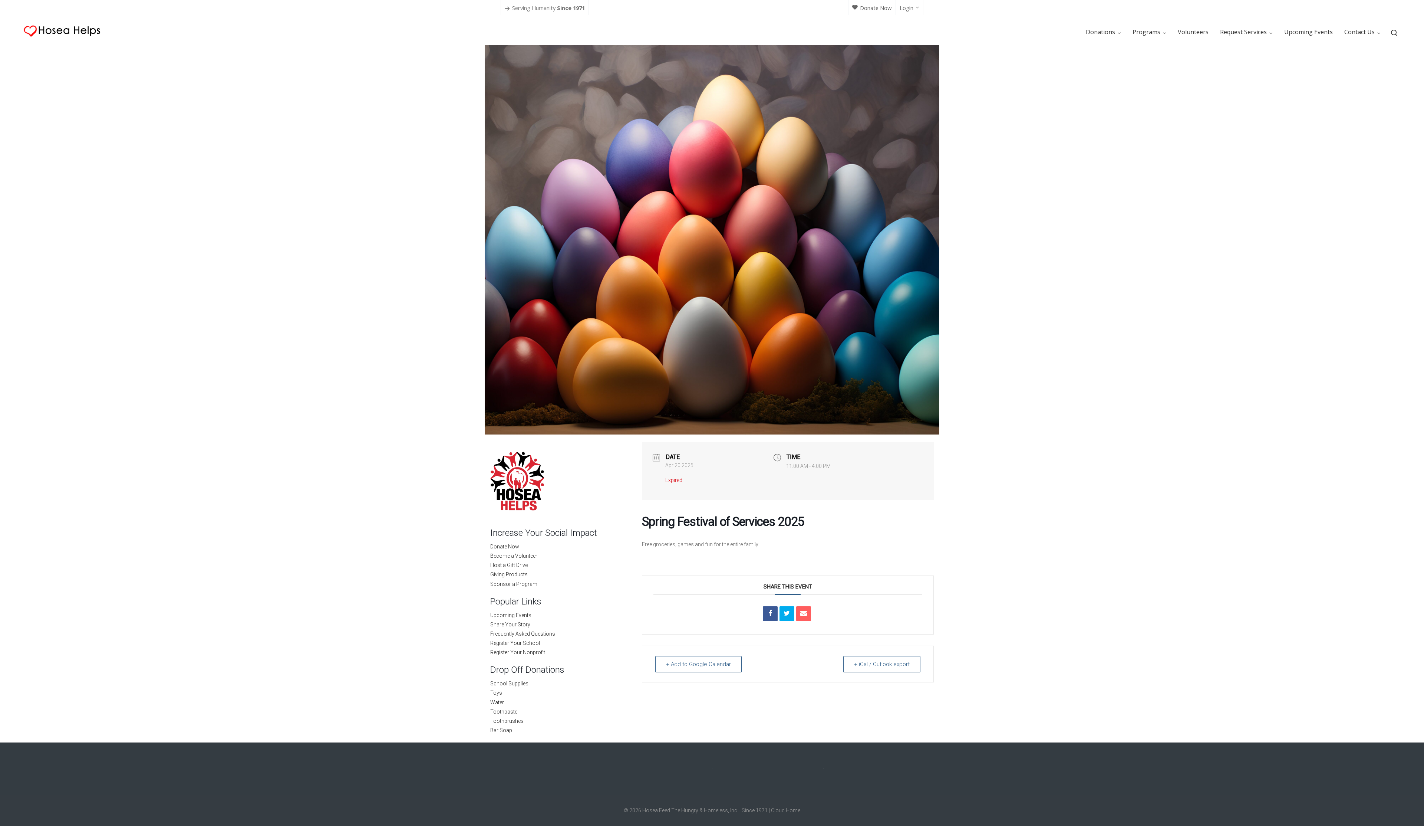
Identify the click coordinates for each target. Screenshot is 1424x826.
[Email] (803, 613)
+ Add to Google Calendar (698, 664)
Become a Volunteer (513, 556)
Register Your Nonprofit (517, 652)
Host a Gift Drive (509, 565)
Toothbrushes (507, 721)
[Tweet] (786, 613)
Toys (496, 693)
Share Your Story (510, 624)
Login (906, 8)
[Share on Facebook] (770, 613)
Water (497, 702)
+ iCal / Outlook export (882, 664)
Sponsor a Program (513, 584)
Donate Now (876, 8)
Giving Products (509, 574)
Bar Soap (501, 730)
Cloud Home (785, 810)
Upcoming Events (510, 615)
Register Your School (515, 643)
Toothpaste (503, 712)
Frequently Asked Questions (522, 634)
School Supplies (509, 683)
